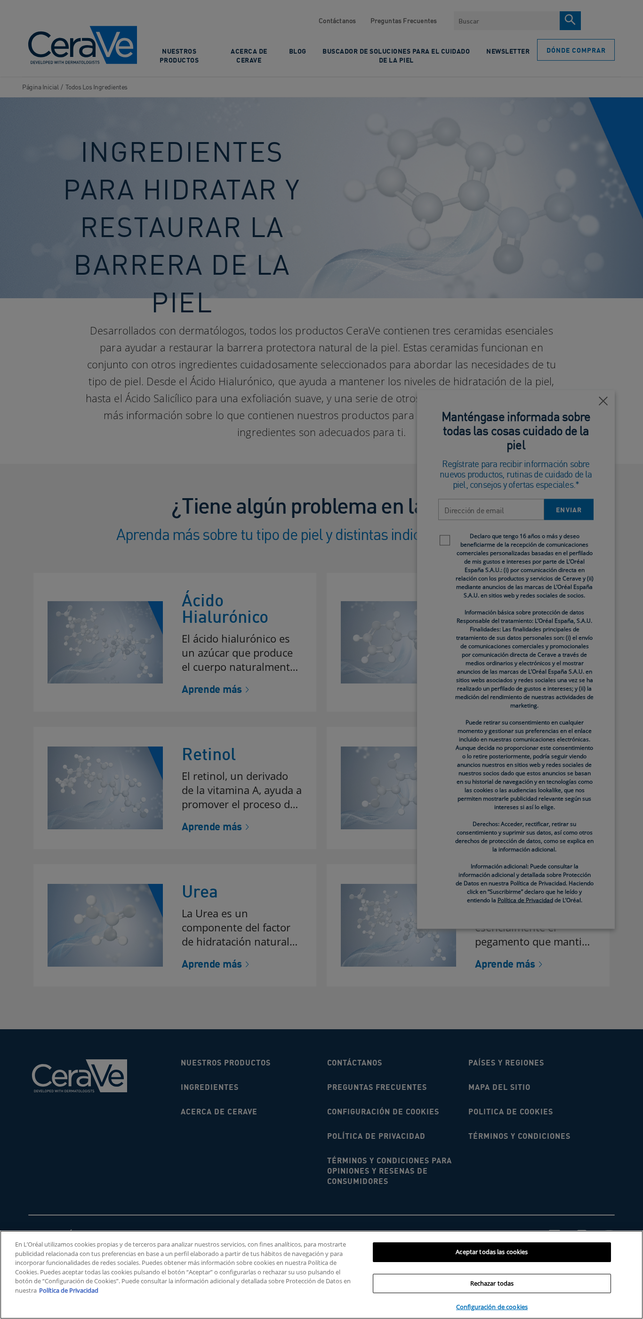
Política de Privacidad (68, 1290)
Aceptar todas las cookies (492, 1251)
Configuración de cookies (492, 1307)
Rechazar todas (492, 1283)
